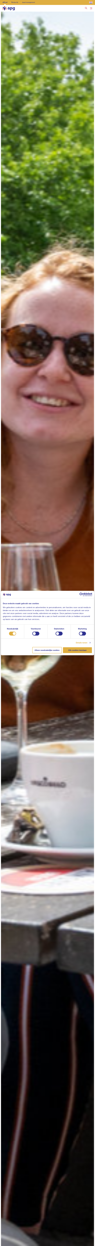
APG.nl (4, 2)
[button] (86, 8)
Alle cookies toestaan (77, 650)
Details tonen (81, 643)
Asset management (28, 2)
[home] (8, 8)
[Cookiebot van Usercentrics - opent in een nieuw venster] (81, 594)
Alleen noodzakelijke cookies (47, 650)
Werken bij (14, 2)
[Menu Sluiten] (91, 8)
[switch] (35, 634)
